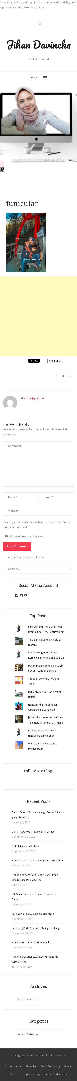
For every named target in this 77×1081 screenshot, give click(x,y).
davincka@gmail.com (33, 398)
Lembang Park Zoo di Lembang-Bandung (35, 928)
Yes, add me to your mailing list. (26, 557)
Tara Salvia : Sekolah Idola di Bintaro (33, 913)
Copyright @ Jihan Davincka (26, 1055)
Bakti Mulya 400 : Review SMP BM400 (33, 831)
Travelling (31, 1066)
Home (8, 1066)
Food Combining (50, 1066)
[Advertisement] (38, 316)
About (19, 1066)
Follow (57, 360)
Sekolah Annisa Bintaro (25, 846)
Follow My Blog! (38, 771)
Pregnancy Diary (31, 1074)
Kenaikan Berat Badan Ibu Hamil (30, 942)
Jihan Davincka (38, 44)
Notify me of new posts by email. (25, 536)
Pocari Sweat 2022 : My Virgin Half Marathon (37, 860)
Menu (34, 77)
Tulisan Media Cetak (55, 1074)
